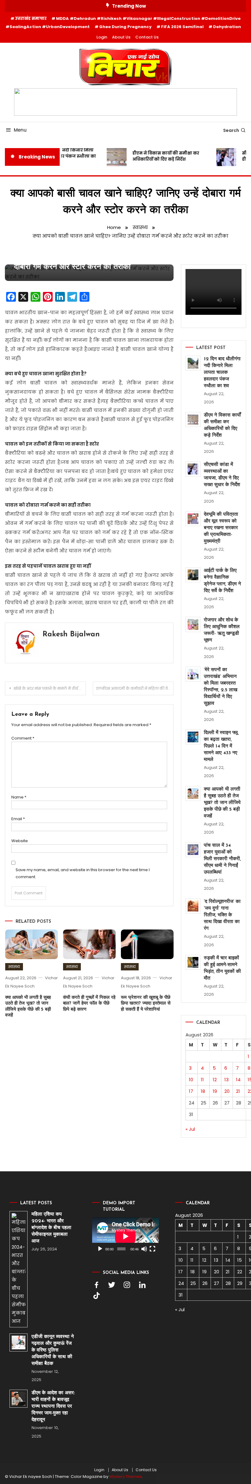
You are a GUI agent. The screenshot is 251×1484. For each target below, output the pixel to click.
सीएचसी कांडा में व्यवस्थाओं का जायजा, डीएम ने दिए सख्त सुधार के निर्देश (222, 474)
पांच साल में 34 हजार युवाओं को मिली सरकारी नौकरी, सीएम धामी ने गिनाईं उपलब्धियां (222, 859)
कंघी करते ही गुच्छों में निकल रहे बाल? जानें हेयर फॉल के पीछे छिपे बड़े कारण (89, 1003)
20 (227, 1091)
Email (18, 819)
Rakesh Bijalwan (71, 634)
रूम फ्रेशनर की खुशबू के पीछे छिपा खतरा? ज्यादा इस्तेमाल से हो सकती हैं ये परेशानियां (145, 1003)
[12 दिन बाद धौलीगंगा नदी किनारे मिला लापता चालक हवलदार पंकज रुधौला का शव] (192, 363)
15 (239, 1260)
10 (191, 1079)
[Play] (100, 1249)
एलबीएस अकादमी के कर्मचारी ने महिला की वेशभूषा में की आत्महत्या (135, 688)
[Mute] (144, 1249)
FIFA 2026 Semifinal (182, 27)
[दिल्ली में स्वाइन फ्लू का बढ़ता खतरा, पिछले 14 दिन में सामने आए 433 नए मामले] (192, 736)
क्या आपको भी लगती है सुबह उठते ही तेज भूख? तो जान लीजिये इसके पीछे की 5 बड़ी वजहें (222, 803)
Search (231, 130)
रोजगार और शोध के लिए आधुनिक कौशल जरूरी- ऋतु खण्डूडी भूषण (222, 630)
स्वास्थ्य (14, 966)
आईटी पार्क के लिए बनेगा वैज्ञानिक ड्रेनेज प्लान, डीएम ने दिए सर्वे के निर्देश (222, 580)
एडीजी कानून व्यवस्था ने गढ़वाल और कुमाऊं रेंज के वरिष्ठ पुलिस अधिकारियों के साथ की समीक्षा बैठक (53, 1350)
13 (226, 1079)
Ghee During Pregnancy (125, 27)
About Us (121, 37)
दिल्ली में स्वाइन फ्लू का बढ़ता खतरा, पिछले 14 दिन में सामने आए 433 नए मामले (221, 746)
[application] (125, 1236)
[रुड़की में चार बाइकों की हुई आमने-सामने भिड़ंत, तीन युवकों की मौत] (192, 962)
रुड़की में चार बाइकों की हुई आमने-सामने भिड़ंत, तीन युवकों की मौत (222, 968)
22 (239, 1271)
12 (215, 1079)
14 (238, 1079)
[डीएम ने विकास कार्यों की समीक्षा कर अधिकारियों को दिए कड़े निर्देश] (192, 419)
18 (203, 1091)
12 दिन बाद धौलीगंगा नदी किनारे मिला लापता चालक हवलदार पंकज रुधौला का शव (222, 372)
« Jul (190, 1129)
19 (215, 1091)
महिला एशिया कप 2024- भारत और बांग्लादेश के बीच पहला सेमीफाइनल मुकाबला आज (51, 1228)
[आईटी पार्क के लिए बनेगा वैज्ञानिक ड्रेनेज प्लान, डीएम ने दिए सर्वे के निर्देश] (192, 574)
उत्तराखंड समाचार (31, 18)
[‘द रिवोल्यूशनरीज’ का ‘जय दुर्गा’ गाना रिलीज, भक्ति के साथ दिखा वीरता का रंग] (192, 905)
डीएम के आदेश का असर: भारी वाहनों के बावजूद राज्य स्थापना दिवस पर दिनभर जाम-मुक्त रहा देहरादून (53, 1406)
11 (202, 1079)
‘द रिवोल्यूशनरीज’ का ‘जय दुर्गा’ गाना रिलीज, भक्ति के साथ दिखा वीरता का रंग (222, 915)
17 (191, 1091)
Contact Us (147, 37)
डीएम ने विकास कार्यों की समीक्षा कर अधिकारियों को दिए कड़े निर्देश (161, 156)
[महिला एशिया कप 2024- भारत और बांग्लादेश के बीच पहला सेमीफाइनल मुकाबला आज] (18, 1269)
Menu (20, 130)
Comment (22, 738)
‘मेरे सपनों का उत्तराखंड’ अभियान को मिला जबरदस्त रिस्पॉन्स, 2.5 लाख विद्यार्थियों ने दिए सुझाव (220, 686)
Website (19, 841)
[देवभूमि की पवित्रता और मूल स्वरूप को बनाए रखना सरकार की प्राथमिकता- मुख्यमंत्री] (192, 518)
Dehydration (227, 27)
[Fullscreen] (152, 1249)
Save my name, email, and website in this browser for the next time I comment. (83, 873)
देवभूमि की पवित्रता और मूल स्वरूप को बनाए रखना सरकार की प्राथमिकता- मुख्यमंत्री (221, 528)
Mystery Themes (125, 1476)
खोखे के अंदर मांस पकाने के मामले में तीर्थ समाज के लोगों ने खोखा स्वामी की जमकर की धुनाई (49, 688)
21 (238, 1091)
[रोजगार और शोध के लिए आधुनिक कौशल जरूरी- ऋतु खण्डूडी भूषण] (192, 624)
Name (18, 797)
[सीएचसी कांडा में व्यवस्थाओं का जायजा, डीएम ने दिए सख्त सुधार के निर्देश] (192, 468)
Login (101, 37)
